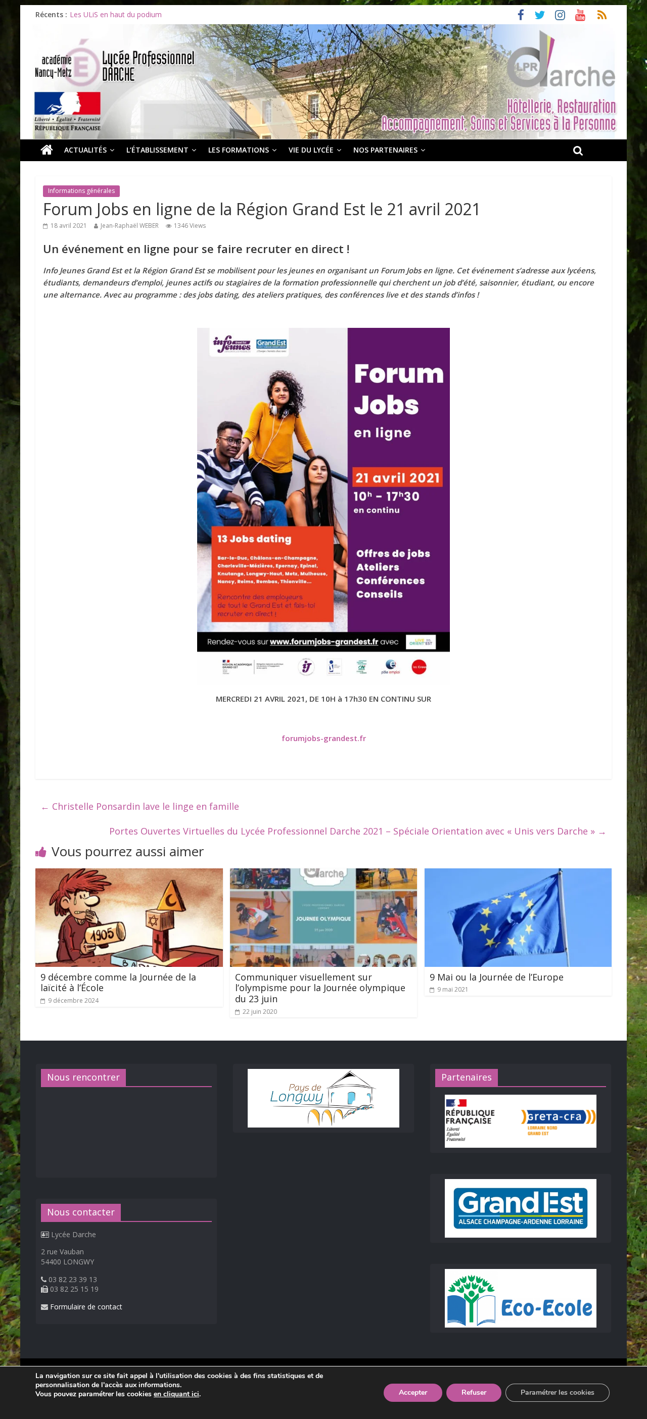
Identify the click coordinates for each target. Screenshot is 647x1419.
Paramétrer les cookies (557, 1392)
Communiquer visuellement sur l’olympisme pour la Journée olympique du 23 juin (320, 988)
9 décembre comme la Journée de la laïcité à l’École (118, 982)
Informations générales (81, 190)
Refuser (473, 1392)
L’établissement (157, 150)
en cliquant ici (176, 1394)
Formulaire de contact (86, 1306)
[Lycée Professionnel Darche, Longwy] (323, 30)
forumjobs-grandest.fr (324, 738)
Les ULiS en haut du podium (116, 14)
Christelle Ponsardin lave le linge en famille (139, 806)
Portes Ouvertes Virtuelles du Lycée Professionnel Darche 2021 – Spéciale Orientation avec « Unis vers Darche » (358, 831)
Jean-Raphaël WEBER (130, 225)
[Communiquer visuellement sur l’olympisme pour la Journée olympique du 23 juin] (324, 874)
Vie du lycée (311, 150)
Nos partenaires (385, 150)
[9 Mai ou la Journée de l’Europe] (518, 874)
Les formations (238, 150)
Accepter (413, 1392)
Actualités (85, 150)
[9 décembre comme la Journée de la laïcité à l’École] (129, 874)
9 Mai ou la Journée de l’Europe (497, 977)
